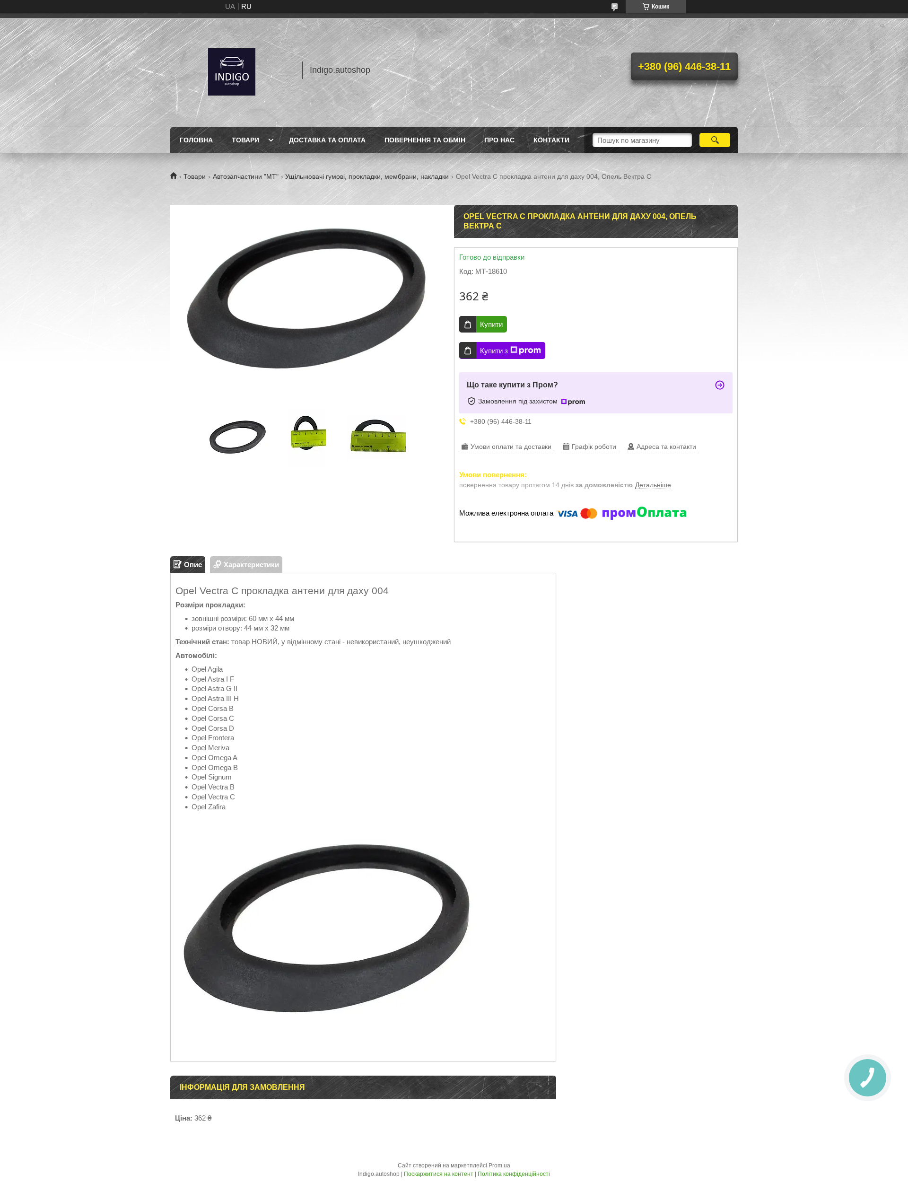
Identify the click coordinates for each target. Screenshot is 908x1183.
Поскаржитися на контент (438, 1174)
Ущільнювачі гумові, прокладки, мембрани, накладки (367, 176)
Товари (245, 140)
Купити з (494, 351)
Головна (196, 140)
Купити (491, 324)
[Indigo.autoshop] (231, 70)
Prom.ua (499, 1165)
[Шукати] (714, 140)
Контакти (551, 140)
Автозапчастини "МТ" (246, 176)
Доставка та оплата (327, 140)
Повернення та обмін (424, 140)
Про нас (499, 140)
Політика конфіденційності (514, 1174)
